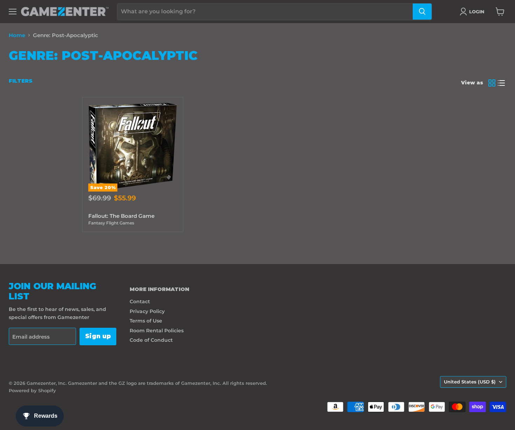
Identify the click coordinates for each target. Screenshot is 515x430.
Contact (140, 301)
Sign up (98, 336)
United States (470, 381)
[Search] (422, 12)
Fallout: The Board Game (121, 216)
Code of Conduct (151, 340)
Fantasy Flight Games (111, 223)
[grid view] (492, 83)
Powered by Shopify (32, 390)
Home (17, 35)
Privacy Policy (147, 311)
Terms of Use (146, 321)
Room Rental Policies (157, 330)
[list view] (502, 83)
